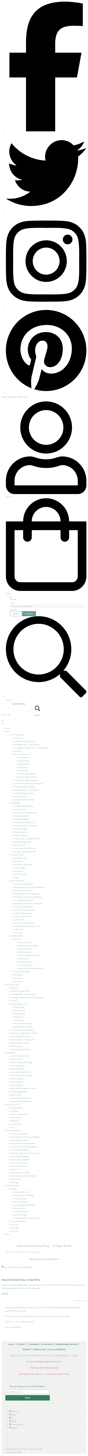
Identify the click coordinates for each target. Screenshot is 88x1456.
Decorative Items (20, 809)
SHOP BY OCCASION (19, 1252)
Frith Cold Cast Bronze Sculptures (26, 780)
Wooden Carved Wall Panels (24, 800)
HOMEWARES (15, 803)
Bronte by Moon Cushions (23, 890)
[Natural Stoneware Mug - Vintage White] (5, 1273)
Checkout (29, 614)
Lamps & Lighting (20, 835)
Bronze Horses (24, 761)
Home (8, 728)
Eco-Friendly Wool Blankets (24, 900)
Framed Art (18, 738)
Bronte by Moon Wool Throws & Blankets (29, 887)
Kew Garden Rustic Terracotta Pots (31, 968)
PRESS (74, 1355)
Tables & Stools (19, 845)
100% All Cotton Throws (23, 913)
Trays (16, 877)
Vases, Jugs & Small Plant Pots (25, 848)
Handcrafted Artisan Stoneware (25, 826)
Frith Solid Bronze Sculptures (24, 787)
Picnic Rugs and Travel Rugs (24, 923)
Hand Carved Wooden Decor (24, 822)
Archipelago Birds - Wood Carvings (26, 744)
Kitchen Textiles (19, 868)
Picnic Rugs (18, 975)
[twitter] (46, 213)
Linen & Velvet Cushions (23, 916)
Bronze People (24, 764)
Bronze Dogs (23, 770)
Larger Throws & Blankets (23, 907)
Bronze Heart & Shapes (27, 774)
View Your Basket (35, 1259)
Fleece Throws (19, 929)
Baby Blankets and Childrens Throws (27, 926)
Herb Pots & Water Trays (23, 864)
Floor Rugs (18, 933)
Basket (16, 614)
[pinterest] (46, 391)
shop (7, 1252)
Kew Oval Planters (25, 952)
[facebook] (46, 130)
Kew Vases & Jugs (25, 965)
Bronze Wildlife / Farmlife (28, 777)
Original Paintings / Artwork (24, 793)
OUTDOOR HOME (16, 936)
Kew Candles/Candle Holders (29, 955)
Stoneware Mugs (20, 858)
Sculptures (18, 981)
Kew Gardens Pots (21, 832)
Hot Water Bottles (20, 829)
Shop (8, 731)
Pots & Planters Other (22, 971)
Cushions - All (19, 920)
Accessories (18, 978)
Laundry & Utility (20, 874)
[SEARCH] (37, 708)
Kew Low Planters (25, 949)
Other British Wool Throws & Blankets (28, 897)
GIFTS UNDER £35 (34, 1252)
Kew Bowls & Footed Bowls (28, 946)
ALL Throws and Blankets (23, 884)
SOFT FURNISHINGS (17, 881)
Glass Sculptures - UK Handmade (26, 790)
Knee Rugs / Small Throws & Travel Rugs (28, 903)
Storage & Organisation (22, 842)
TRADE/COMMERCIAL (62, 1355)
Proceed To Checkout (51, 1259)
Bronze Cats (23, 767)
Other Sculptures (20, 796)
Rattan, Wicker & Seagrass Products (27, 839)
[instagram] (46, 306)
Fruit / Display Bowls (21, 816)
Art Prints (17, 751)
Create (19, 1452)
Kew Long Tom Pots (26, 942)
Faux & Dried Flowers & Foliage (25, 813)
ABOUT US (15, 1355)
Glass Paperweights (21, 819)
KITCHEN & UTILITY (17, 855)
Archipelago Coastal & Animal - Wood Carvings (31, 748)
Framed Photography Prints (24, 741)
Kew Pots (17, 939)
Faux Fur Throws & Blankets (24, 910)
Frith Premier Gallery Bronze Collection (28, 783)
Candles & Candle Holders (23, 806)
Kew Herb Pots (24, 959)
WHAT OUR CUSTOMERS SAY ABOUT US (36, 1355)
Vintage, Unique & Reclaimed (24, 851)
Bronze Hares (24, 757)
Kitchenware (18, 871)
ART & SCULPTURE (17, 735)
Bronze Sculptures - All (22, 754)
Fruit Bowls (18, 861)
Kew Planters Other (26, 962)
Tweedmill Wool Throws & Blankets (26, 894)
